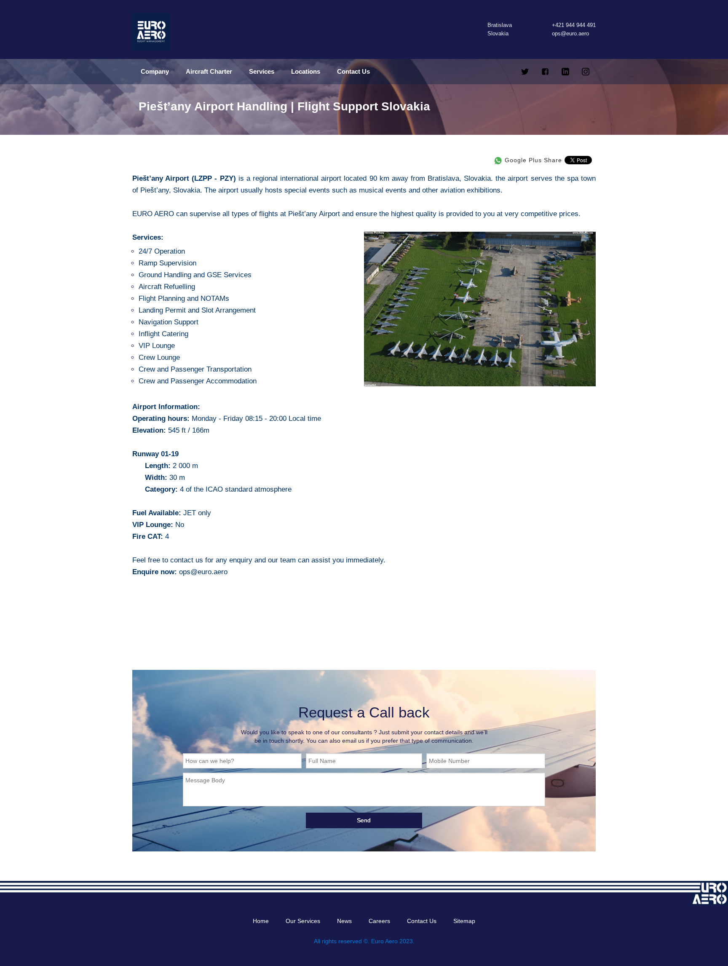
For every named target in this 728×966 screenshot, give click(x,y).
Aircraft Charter (209, 71)
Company (155, 71)
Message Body (205, 780)
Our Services (303, 921)
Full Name (322, 760)
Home (261, 921)
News (344, 921)
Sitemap (464, 921)
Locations (305, 71)
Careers (379, 921)
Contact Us (353, 71)
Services (261, 71)
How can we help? (209, 760)
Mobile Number (449, 760)
